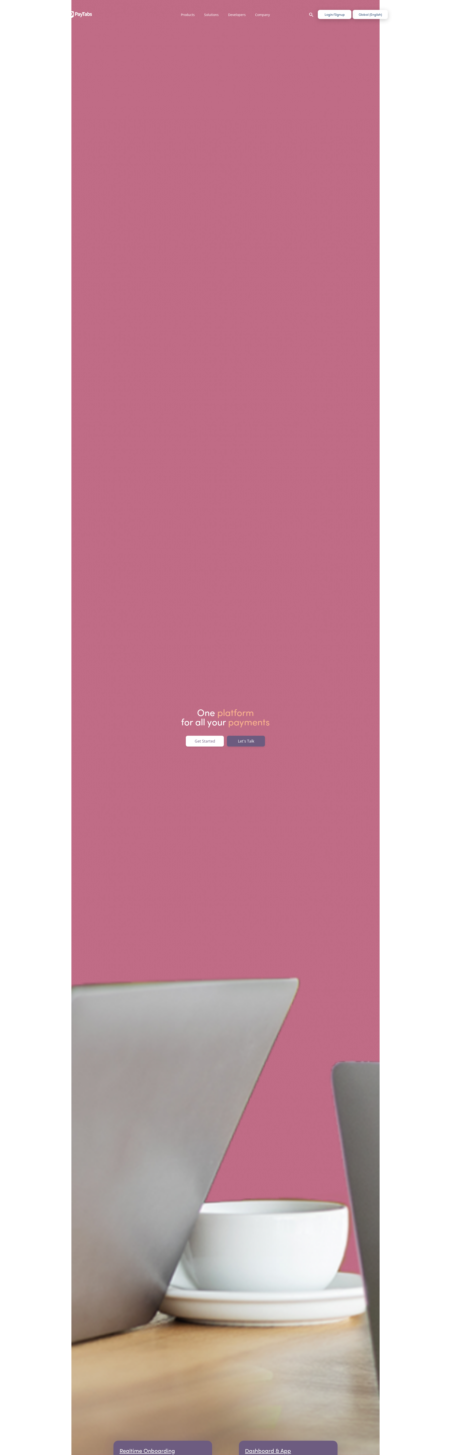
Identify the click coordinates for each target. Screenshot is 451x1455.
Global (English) (370, 14)
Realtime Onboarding (147, 1450)
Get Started (205, 741)
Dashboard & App (268, 1450)
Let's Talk (246, 741)
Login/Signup (335, 14)
